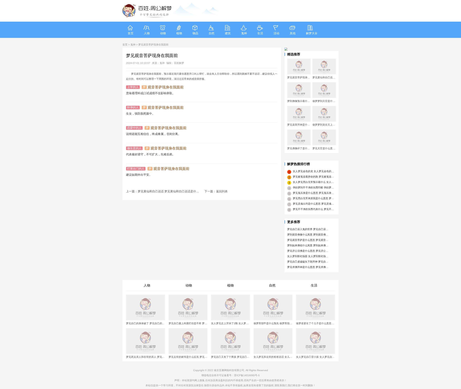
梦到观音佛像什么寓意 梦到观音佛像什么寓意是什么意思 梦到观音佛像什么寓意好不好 (308, 234)
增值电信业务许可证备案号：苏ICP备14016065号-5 (230, 375)
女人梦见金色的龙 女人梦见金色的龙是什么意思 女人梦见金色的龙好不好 (313, 171)
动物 (163, 33)
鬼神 (244, 33)
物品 (195, 33)
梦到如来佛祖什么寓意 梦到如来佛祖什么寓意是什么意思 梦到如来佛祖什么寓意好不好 (308, 245)
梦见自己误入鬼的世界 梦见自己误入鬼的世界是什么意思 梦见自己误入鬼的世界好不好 (308, 229)
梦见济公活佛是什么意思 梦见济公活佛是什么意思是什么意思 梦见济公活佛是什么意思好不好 (308, 251)
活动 (276, 33)
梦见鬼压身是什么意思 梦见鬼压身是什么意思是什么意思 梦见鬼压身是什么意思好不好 (313, 193)
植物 (179, 33)
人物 (147, 33)
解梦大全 (311, 33)
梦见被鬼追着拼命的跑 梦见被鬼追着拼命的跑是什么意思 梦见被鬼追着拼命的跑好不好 (313, 176)
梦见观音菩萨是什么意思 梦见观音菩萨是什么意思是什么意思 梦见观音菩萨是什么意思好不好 (308, 240)
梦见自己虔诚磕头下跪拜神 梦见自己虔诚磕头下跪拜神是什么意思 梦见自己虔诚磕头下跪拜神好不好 (308, 261)
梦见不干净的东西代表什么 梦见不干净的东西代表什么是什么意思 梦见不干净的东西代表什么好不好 (313, 209)
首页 (130, 33)
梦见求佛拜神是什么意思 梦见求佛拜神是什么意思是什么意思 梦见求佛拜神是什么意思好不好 (308, 267)
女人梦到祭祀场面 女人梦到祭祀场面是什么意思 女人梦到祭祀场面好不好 (308, 256)
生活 (260, 33)
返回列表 (222, 191)
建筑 (228, 33)
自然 (211, 33)
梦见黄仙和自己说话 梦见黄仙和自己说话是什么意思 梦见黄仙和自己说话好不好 (168, 191)
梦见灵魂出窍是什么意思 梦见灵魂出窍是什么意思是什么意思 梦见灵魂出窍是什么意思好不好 (313, 203)
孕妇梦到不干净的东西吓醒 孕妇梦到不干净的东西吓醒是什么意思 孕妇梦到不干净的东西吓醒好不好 (313, 187)
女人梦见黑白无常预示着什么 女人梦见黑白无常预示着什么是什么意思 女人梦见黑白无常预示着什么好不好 (313, 182)
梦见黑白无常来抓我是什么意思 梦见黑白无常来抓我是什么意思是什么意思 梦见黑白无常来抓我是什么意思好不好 (313, 198)
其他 (293, 33)
